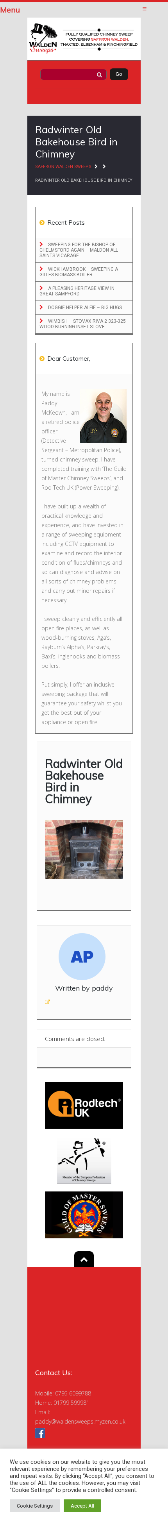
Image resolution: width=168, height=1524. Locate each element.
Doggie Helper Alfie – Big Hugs (84, 307)
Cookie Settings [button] (35, 1506)
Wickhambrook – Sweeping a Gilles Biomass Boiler (78, 272)
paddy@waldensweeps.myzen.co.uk (80, 1421)
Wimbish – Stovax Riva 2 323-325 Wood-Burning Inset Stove (82, 323)
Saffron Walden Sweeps (63, 166)
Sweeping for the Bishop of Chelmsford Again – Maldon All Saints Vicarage (78, 250)
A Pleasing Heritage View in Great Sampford (76, 291)
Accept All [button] (82, 1506)
